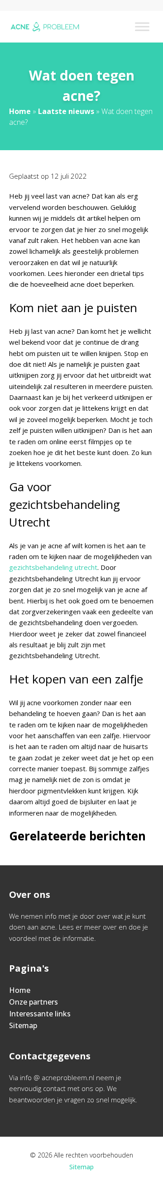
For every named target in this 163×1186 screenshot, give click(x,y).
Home (20, 111)
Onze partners (33, 1002)
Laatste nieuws (66, 111)
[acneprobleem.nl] (45, 27)
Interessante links (40, 1014)
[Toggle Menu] (142, 26)
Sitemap (23, 1025)
